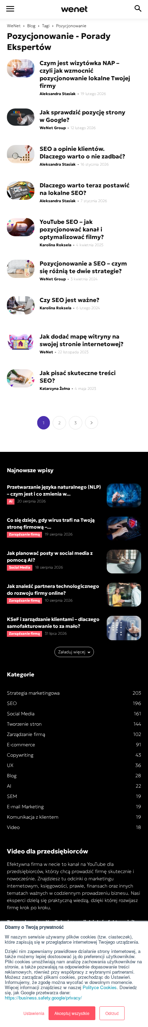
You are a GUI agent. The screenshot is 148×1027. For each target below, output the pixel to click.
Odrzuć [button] (112, 1013)
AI (10, 501)
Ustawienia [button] (33, 1013)
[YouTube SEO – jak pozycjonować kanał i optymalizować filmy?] (20, 227)
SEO (12, 703)
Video (13, 827)
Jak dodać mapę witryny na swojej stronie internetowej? (82, 340)
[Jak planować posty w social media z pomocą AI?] (124, 561)
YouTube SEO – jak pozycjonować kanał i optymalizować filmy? (72, 229)
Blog (31, 25)
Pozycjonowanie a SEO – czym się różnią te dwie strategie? (83, 267)
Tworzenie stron (24, 724)
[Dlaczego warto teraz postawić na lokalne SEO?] (20, 190)
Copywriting (20, 755)
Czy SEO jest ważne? (69, 300)
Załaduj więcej (71, 651)
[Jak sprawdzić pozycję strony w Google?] (20, 117)
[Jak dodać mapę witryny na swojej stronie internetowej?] (20, 342)
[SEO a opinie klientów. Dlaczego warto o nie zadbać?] (20, 154)
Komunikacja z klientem (33, 817)
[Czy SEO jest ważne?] (20, 305)
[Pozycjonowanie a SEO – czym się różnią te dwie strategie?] (20, 269)
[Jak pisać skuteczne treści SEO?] (20, 378)
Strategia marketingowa (33, 693)
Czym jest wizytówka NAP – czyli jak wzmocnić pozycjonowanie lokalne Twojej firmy (85, 74)
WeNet (14, 25)
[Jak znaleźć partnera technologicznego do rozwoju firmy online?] (124, 594)
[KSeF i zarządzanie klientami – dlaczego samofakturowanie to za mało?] (124, 628)
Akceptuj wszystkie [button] (71, 1013)
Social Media (19, 567)
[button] (138, 9)
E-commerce (21, 744)
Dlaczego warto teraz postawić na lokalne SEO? (84, 189)
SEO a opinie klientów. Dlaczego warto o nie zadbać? (82, 152)
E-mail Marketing (25, 806)
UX (10, 765)
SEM (12, 796)
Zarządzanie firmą (24, 534)
